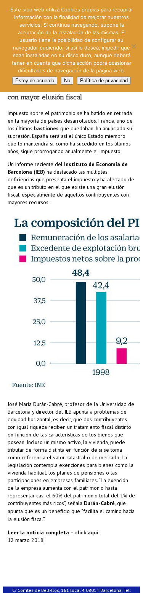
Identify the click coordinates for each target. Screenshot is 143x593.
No (67, 80)
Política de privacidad (104, 80)
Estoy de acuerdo (34, 80)
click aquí (87, 532)
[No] (133, 46)
